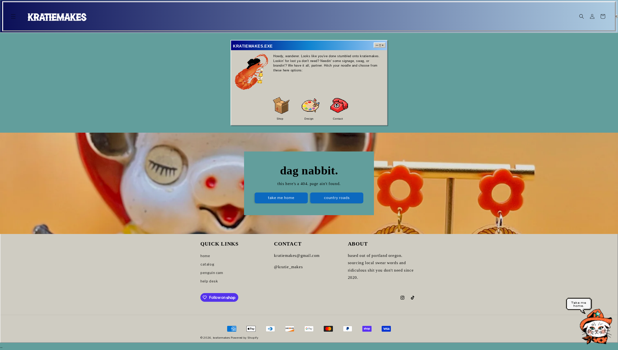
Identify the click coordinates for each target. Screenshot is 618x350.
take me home (281, 198)
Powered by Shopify (245, 337)
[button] (13, 16)
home (205, 256)
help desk (209, 281)
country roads (337, 198)
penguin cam (211, 273)
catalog (207, 264)
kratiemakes (221, 337)
